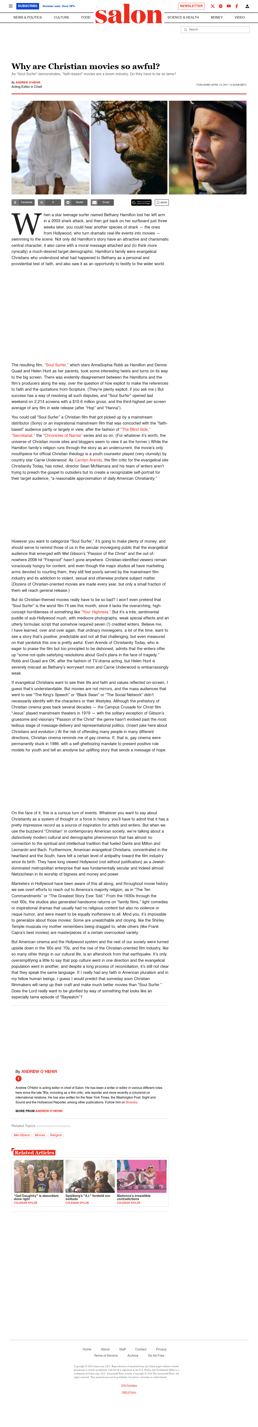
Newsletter (191, 6)
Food (86, 17)
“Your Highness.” (96, 612)
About (105, 1349)
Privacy (161, 1349)
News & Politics (28, 17)
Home (87, 1349)
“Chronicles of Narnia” (62, 436)
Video (240, 17)
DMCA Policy (129, 1392)
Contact (140, 1349)
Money (217, 17)
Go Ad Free (156, 1355)
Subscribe (27, 6)
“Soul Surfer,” (57, 365)
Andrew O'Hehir (28, 82)
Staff (122, 1349)
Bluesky (131, 1102)
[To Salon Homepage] (129, 13)
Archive (132, 1355)
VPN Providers (129, 1385)
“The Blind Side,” (135, 430)
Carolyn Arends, (89, 460)
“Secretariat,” (23, 436)
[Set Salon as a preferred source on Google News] (141, 202)
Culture (61, 17)
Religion (56, 1135)
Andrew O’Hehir (39, 1072)
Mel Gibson (22, 1135)
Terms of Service (106, 1355)
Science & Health (183, 17)
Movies (40, 1135)
